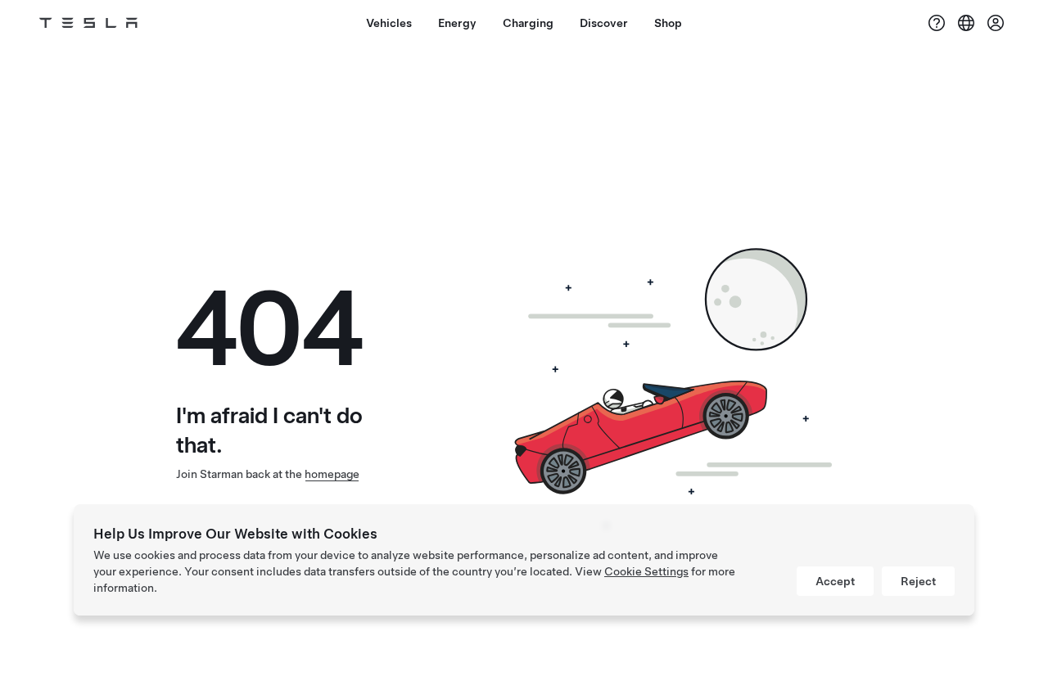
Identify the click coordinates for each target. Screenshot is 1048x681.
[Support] (937, 23)
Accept (835, 581)
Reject (918, 581)
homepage (332, 473)
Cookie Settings (646, 571)
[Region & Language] (966, 23)
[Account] (995, 23)
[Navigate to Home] (88, 23)
